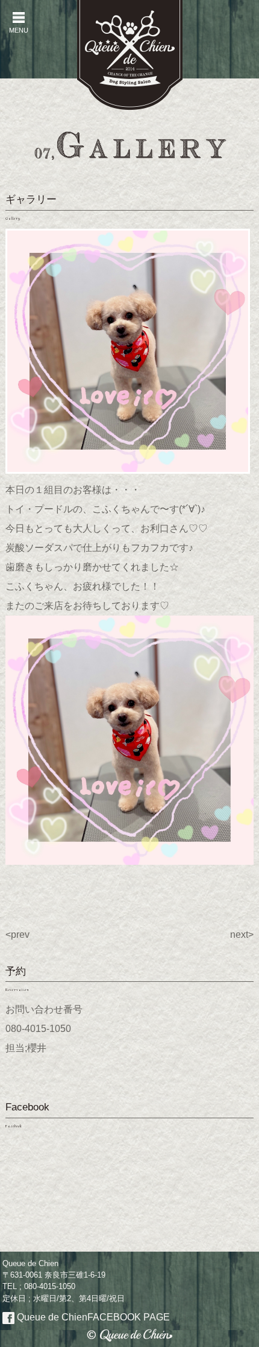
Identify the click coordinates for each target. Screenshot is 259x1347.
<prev (17, 934)
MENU (19, 22)
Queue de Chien (92, 1317)
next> (242, 934)
